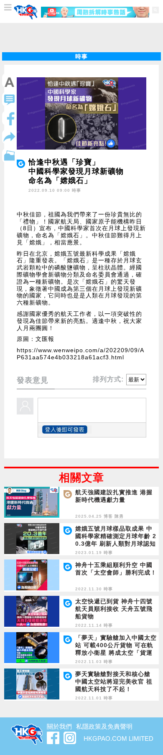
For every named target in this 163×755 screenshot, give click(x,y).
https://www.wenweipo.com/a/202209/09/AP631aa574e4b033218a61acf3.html (80, 354)
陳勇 (119, 516)
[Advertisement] (81, 37)
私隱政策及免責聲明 (104, 726)
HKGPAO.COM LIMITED (118, 738)
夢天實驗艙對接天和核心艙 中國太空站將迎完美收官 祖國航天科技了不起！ (114, 681)
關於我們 (59, 726)
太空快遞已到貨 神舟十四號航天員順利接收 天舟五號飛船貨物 (114, 609)
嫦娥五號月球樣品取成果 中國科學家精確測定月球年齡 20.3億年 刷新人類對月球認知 (115, 536)
